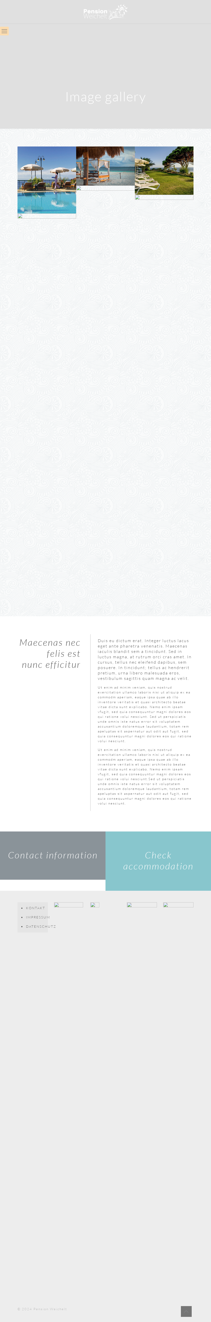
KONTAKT (35, 908)
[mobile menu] (4, 31)
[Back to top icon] (186, 1311)
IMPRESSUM (35, 917)
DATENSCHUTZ (35, 926)
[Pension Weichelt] (105, 12)
